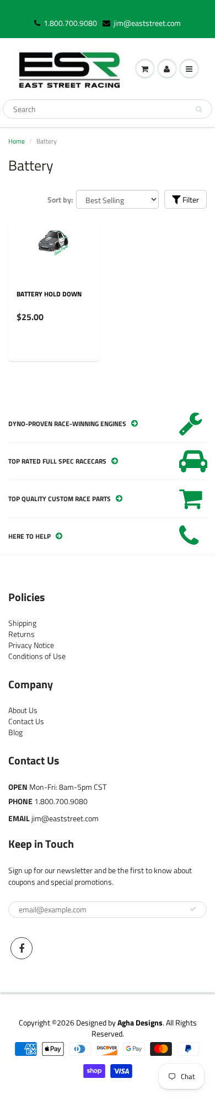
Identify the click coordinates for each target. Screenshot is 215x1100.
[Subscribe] (193, 909)
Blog (15, 732)
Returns (21, 634)
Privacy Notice (31, 645)
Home (16, 141)
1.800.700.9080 (70, 23)
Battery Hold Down (49, 294)
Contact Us (26, 721)
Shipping (22, 623)
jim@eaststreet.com (147, 23)
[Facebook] (21, 948)
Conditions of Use (37, 656)
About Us (22, 710)
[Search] (198, 109)
